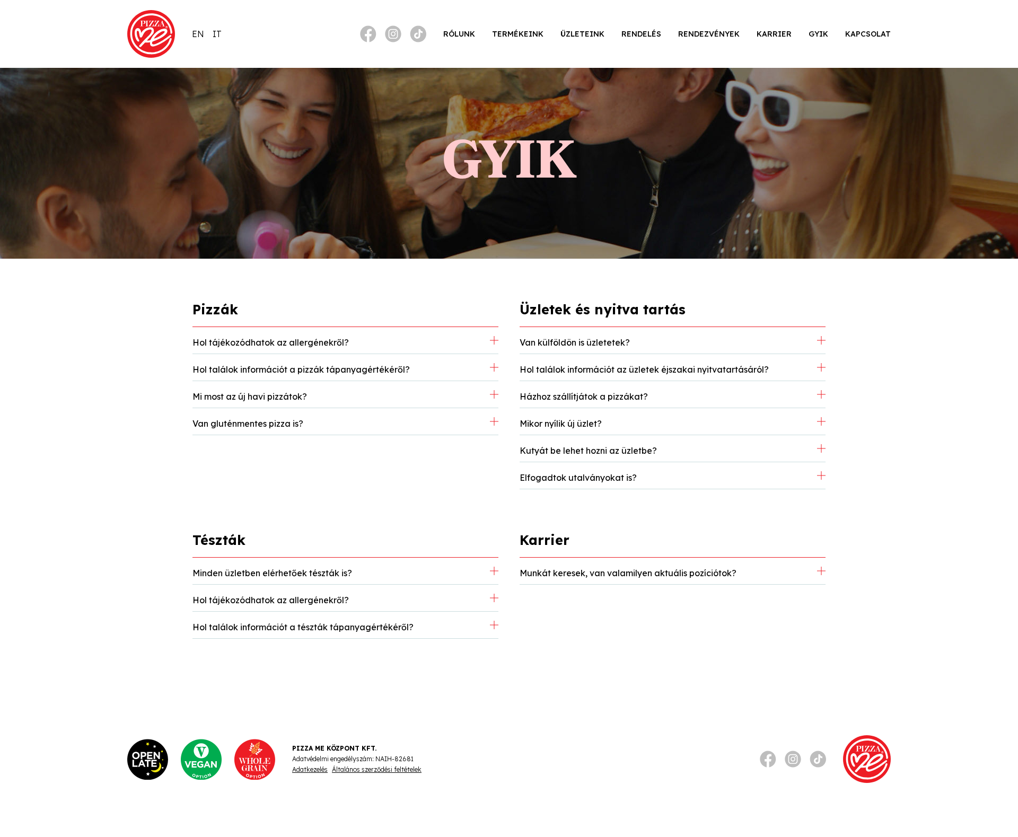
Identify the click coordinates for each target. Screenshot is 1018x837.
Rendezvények (709, 34)
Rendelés (641, 34)
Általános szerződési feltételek (377, 769)
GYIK (818, 34)
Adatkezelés (310, 769)
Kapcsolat (868, 34)
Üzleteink (582, 34)
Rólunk (459, 34)
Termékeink (517, 34)
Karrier (774, 34)
